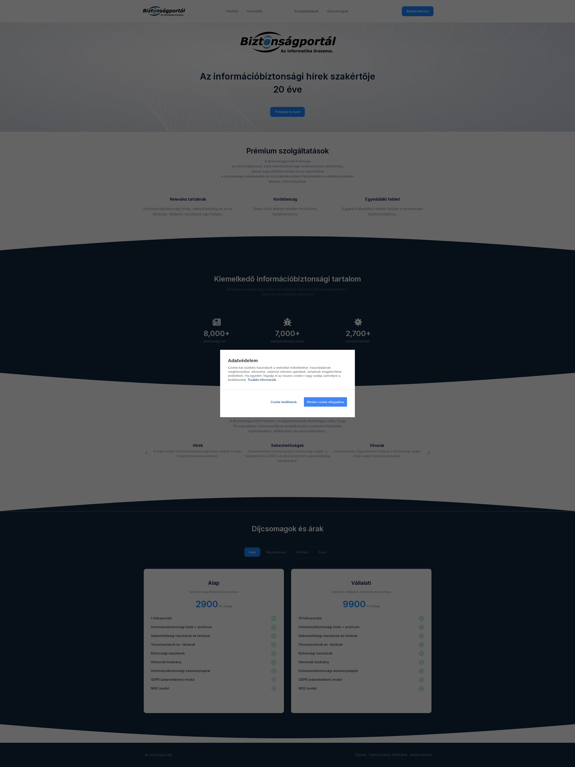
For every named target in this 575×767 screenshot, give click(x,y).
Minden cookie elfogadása (325, 402)
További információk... (263, 379)
